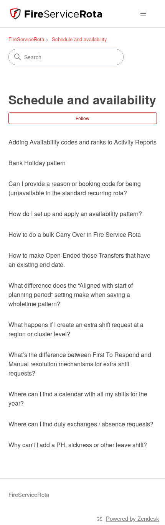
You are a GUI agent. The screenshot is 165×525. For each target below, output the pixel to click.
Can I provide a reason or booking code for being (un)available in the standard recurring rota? (74, 188)
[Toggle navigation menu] (143, 14)
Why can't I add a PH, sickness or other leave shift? (77, 444)
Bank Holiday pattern (37, 162)
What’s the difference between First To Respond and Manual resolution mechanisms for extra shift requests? (79, 363)
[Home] (56, 14)
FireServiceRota (26, 39)
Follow (82, 118)
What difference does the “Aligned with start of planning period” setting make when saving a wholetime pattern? (70, 294)
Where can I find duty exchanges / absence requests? (80, 423)
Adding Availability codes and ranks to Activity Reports (82, 142)
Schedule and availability (79, 39)
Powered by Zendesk (132, 518)
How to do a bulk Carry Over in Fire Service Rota (74, 234)
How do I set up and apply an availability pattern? (75, 213)
